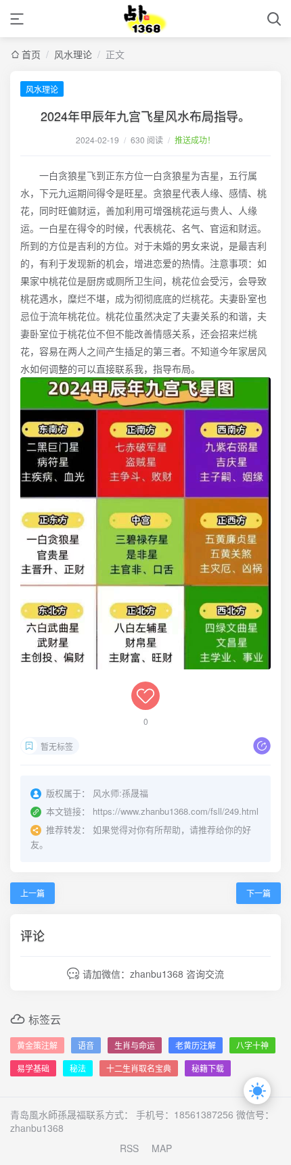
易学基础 (33, 1068)
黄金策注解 (37, 1045)
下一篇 (258, 893)
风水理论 (73, 54)
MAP (162, 1148)
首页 (31, 54)
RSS (129, 1148)
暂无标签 (57, 746)
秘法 (78, 1068)
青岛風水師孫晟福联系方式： (71, 1114)
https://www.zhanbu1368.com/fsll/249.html (176, 811)
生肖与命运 (134, 1045)
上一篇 (32, 893)
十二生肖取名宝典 (138, 1068)
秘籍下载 (208, 1068)
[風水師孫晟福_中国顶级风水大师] (146, 18)
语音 (86, 1045)
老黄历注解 (195, 1045)
